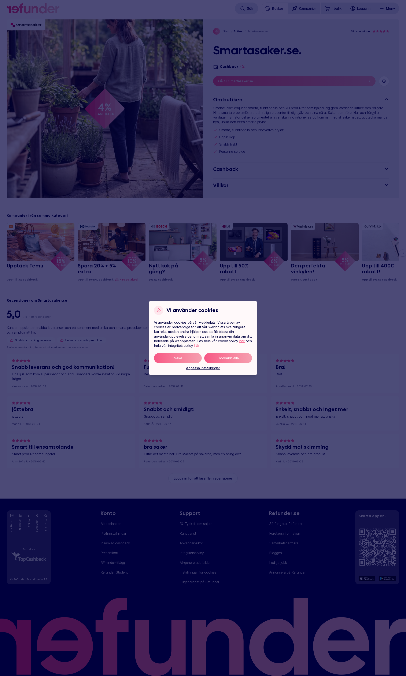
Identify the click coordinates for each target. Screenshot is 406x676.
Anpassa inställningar (203, 368)
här (242, 341)
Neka (178, 358)
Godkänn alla (228, 358)
